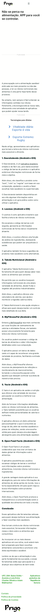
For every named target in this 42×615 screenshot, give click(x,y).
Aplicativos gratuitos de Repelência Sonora (34, 579)
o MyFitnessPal (15, 323)
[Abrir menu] (28, 3)
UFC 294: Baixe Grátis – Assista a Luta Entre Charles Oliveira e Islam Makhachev (12, 579)
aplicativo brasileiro (29, 164)
